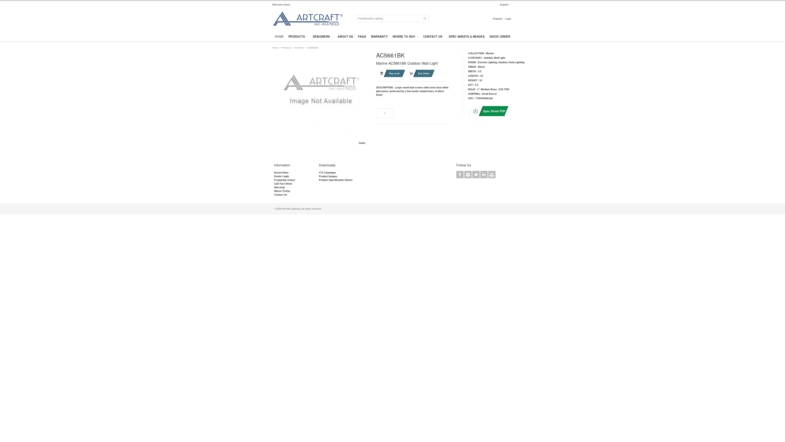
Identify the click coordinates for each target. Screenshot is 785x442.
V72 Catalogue (327, 172)
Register (497, 18)
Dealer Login (281, 176)
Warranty (279, 187)
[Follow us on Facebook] (460, 174)
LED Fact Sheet (283, 183)
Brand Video (281, 172)
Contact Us (280, 194)
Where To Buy (282, 191)
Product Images (328, 176)
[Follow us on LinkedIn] (484, 174)
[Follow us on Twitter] (476, 174)
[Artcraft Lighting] (308, 18)
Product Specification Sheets (336, 180)
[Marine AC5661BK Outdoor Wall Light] (321, 53)
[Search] (424, 18)
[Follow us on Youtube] (492, 174)
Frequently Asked (284, 180)
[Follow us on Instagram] (468, 174)
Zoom (362, 143)
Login (508, 18)
